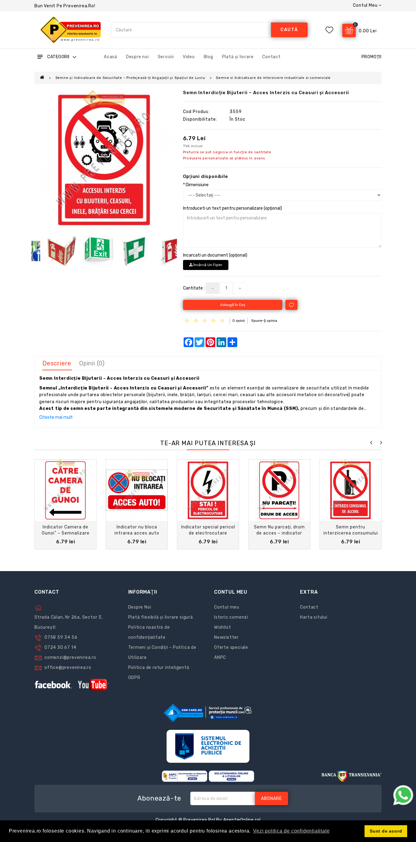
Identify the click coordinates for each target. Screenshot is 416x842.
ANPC (220, 657)
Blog (208, 56)
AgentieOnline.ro (241, 819)
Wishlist (222, 627)
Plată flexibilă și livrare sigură (160, 617)
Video (189, 56)
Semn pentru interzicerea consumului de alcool (350, 533)
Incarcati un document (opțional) (215, 255)
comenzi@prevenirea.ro (70, 657)
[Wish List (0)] (329, 30)
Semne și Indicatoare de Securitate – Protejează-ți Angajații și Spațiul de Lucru (130, 78)
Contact (271, 56)
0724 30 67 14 (60, 647)
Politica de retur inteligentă (158, 667)
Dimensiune (197, 184)
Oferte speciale (231, 647)
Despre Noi (139, 607)
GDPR (134, 677)
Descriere (56, 363)
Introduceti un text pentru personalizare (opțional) (232, 208)
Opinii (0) (92, 363)
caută (289, 29)
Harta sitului (313, 617)
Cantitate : (194, 288)
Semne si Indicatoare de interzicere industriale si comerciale (273, 78)
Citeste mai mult (56, 417)
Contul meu (226, 607)
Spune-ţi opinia (264, 320)
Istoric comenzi (231, 617)
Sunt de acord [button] (386, 831)
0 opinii (238, 320)
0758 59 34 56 (60, 637)
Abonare (271, 798)
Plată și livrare (238, 56)
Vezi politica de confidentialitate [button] (291, 830)
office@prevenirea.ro (67, 667)
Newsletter (226, 637)
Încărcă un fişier (207, 265)
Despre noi (137, 56)
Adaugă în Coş (232, 305)
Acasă (110, 56)
